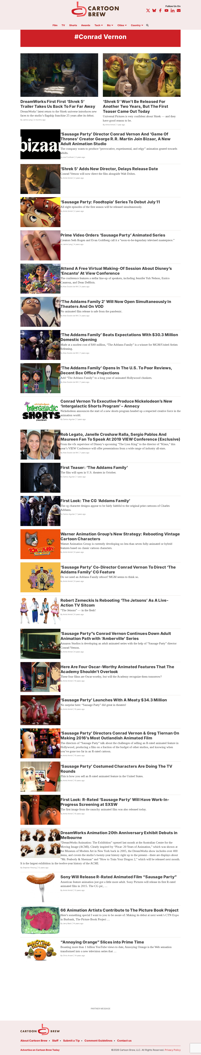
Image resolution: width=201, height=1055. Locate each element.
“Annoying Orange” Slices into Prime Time (102, 942)
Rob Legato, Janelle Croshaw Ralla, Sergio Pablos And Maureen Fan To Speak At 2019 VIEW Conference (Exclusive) (120, 437)
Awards (85, 25)
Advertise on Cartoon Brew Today (40, 1049)
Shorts (73, 25)
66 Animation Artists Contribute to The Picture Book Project (119, 910)
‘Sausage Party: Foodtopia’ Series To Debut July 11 (110, 202)
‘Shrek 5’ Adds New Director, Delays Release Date (109, 168)
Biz (109, 25)
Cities (120, 25)
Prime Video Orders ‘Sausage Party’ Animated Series (112, 235)
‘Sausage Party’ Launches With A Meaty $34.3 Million (113, 700)
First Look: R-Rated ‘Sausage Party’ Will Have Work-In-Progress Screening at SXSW (114, 802)
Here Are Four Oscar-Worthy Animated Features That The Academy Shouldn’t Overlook (117, 669)
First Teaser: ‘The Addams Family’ (94, 467)
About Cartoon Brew (33, 1040)
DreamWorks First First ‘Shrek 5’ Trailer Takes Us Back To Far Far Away (57, 104)
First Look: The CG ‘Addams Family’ (95, 500)
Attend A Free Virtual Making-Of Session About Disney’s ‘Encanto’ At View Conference (116, 271)
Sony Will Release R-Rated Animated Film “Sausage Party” (118, 877)
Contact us (124, 1040)
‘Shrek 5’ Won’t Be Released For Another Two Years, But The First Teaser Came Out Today (135, 106)
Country (136, 25)
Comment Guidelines (98, 1040)
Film (55, 25)
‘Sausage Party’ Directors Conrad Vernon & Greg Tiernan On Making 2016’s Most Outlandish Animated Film (119, 735)
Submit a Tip (71, 1040)
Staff (55, 1040)
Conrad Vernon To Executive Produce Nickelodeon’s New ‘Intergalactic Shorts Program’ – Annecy (116, 403)
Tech (97, 25)
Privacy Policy (173, 1049)
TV (63, 25)
